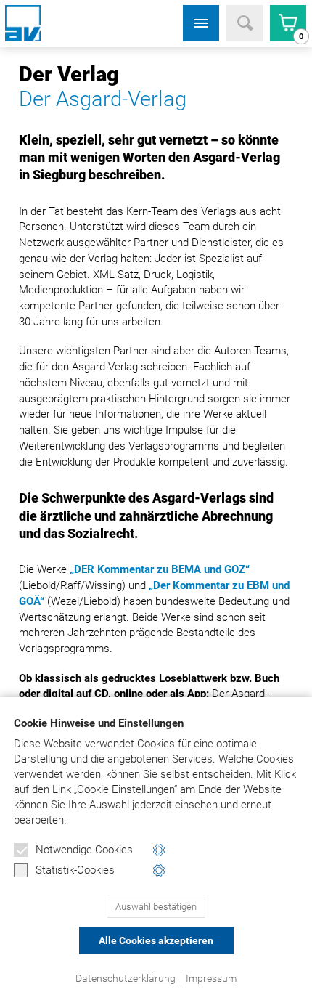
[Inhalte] (201, 23)
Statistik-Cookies (75, 870)
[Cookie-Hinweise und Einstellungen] (159, 850)
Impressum (211, 978)
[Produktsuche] (244, 23)
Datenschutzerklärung (125, 978)
